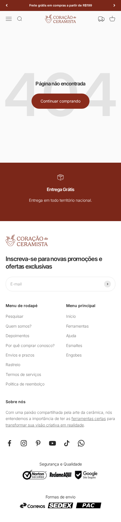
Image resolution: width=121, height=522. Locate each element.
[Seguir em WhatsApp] (81, 443)
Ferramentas (77, 326)
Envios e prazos (20, 355)
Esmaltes (74, 345)
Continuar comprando (60, 101)
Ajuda (71, 335)
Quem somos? (19, 326)
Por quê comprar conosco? (30, 345)
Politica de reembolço (25, 384)
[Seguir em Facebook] (9, 443)
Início (71, 316)
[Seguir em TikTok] (67, 443)
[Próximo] (114, 5)
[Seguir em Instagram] (24, 443)
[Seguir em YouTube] (52, 443)
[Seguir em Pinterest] (38, 443)
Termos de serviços (23, 374)
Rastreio (13, 364)
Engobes (74, 355)
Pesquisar (14, 316)
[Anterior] (7, 5)
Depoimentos (17, 335)
